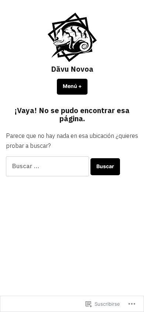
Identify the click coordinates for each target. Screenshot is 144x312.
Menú (75, 86)
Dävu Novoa (72, 69)
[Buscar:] (48, 166)
